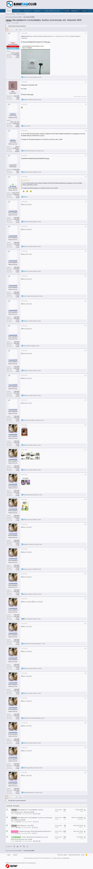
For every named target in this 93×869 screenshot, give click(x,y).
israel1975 (12, 165)
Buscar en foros (21, 14)
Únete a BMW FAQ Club (52, 11)
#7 (85, 201)
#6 (85, 176)
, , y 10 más (32, 221)
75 (37, 827)
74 (34, 827)
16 (35, 821)
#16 (85, 425)
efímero (81, 827)
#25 (85, 648)
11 (36, 833)
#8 (85, 226)
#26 (85, 673)
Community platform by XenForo (38, 858)
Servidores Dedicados (14, 863)
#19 (85, 499)
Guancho (80, 833)
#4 (85, 130)
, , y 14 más (33, 296)
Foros (9, 11)
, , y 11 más (34, 643)
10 (34, 833)
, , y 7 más (33, 619)
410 (34, 813)
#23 (85, 598)
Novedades (16, 11)
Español (15, 855)
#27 (85, 698)
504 (36, 841)
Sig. (20, 29)
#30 (85, 772)
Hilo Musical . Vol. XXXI (26, 825)
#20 (85, 524)
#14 (85, 375)
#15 (85, 400)
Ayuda (82, 855)
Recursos (27, 11)
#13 (85, 350)
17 (37, 821)
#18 (85, 474)
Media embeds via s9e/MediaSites (61, 858)
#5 (85, 155)
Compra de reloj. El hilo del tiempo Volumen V (34, 831)
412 (39, 813)
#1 (85, 33)
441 (16, 29)
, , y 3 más (32, 172)
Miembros (37, 11)
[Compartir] (83, 33)
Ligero (9, 855)
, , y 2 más (34, 151)
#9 (85, 251)
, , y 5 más (32, 246)
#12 (85, 325)
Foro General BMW (27, 814)
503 (34, 841)
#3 (85, 104)
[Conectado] (13, 184)
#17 (85, 450)
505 (39, 841)
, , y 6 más (32, 271)
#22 (85, 574)
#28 (85, 723)
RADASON (80, 819)
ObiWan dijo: (25, 180)
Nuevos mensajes (10, 14)
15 (33, 821)
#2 (85, 82)
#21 (85, 549)
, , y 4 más (34, 420)
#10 (85, 276)
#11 (85, 301)
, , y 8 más (32, 99)
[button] (21, 10)
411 (36, 813)
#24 (85, 623)
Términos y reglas (62, 855)
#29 (85, 747)
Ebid (12, 91)
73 (32, 827)
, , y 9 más (32, 77)
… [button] (13, 29)
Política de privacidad (74, 855)
